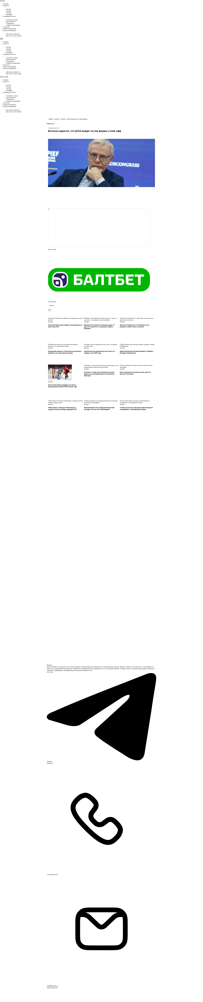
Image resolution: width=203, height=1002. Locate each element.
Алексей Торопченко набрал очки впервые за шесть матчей (65, 326)
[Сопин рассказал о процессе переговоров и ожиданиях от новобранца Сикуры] (137, 402)
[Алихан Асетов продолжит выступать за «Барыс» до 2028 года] (101, 346)
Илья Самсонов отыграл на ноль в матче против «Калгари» (135, 373)
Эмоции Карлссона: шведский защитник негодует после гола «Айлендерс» (99, 408)
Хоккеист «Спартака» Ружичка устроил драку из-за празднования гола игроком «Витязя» (99, 374)
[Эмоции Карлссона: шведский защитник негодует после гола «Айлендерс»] (101, 402)
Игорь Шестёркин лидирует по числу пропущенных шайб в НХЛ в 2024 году (62, 386)
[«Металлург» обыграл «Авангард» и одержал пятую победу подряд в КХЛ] (65, 402)
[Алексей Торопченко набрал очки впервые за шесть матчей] (65, 320)
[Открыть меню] (1, 39)
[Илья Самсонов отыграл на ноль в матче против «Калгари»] (137, 367)
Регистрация (52, 249)
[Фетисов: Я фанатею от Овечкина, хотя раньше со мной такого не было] (137, 320)
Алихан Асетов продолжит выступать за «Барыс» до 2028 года (99, 352)
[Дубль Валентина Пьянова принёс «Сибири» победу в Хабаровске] (137, 346)
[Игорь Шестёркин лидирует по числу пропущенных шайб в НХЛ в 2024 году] (60, 380)
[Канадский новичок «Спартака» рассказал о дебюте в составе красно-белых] (65, 346)
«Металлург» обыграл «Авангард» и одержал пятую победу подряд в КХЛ (62, 408)
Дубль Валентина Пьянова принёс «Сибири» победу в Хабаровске (136, 352)
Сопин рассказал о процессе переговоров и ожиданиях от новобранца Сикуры (136, 408)
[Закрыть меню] (7, 77)
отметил (142, 194)
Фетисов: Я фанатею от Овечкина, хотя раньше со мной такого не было (134, 326)
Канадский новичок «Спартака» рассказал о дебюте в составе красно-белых (65, 352)
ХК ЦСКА (51, 305)
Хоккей (50, 322)
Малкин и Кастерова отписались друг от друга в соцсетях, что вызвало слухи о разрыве (99, 326)
